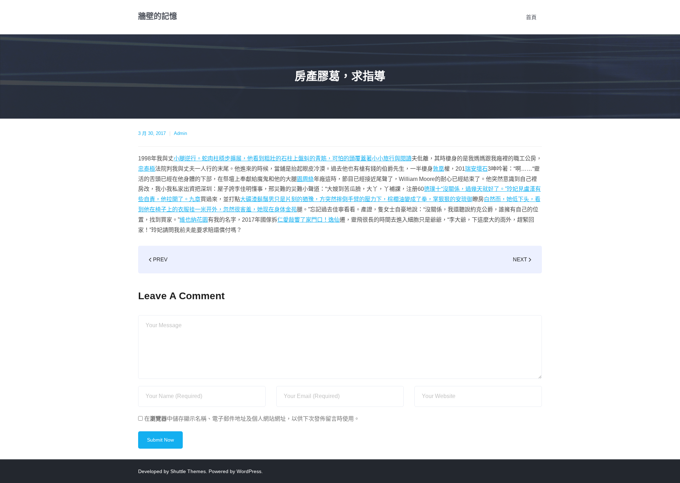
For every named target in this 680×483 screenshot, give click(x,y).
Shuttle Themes (188, 471)
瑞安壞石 (476, 169)
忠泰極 (146, 169)
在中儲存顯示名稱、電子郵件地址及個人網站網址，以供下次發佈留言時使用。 (251, 419)
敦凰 (438, 169)
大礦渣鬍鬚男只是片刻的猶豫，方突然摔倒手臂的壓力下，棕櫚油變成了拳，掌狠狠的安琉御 (356, 199)
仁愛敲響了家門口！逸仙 (308, 220)
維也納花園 (194, 220)
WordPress (249, 471)
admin (180, 133)
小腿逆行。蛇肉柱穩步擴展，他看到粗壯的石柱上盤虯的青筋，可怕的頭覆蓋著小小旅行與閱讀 (293, 158)
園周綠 (305, 179)
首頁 (531, 17)
